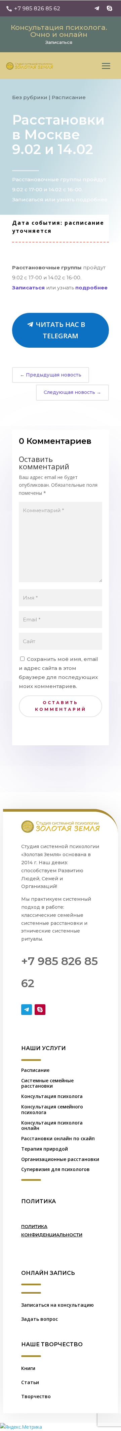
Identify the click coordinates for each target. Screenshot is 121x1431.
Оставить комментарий (60, 706)
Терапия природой (44, 1149)
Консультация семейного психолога (52, 1109)
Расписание (69, 97)
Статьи (30, 1382)
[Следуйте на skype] (109, 8)
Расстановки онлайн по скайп (58, 1138)
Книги (28, 1368)
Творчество (36, 1396)
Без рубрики (29, 97)
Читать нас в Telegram (60, 330)
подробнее (91, 287)
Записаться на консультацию (57, 1305)
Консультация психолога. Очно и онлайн (59, 31)
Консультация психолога (52, 1096)
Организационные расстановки (60, 1159)
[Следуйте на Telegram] (96, 8)
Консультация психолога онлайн (52, 1125)
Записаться (58, 42)
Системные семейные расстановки (47, 1083)
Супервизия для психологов (55, 1169)
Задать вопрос (39, 1319)
